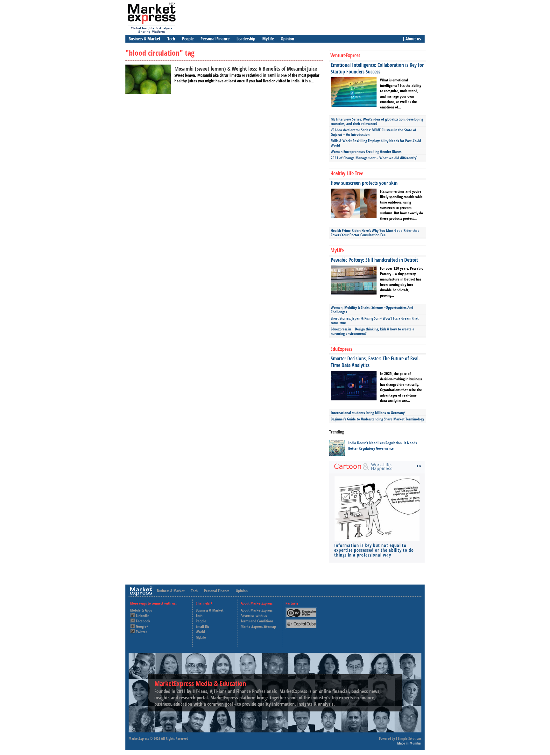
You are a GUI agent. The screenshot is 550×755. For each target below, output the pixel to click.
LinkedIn (142, 615)
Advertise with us (254, 615)
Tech (171, 39)
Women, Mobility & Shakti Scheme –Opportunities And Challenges (372, 310)
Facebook (143, 621)
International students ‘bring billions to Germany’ (368, 412)
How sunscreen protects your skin (364, 182)
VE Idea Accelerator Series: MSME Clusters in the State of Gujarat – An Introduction (373, 132)
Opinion (287, 39)
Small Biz (202, 626)
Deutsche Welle (303, 610)
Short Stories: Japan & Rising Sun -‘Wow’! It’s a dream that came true (375, 320)
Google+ (142, 626)
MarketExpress (139, 738)
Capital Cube (301, 621)
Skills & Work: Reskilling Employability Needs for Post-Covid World (376, 143)
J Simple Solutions (408, 738)
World (200, 631)
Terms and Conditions (257, 621)
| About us (411, 39)
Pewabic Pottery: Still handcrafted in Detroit (374, 259)
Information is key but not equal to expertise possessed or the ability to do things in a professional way (374, 550)
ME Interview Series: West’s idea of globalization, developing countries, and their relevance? (377, 121)
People (188, 39)
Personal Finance (215, 39)
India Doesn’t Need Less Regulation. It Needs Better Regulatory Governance (382, 445)
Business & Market (144, 39)
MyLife (268, 39)
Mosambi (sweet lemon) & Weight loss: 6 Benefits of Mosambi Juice (245, 68)
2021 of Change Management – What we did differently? (374, 158)
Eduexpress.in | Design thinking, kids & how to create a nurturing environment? (372, 331)
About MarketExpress (256, 610)
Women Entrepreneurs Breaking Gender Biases (366, 151)
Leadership (245, 39)
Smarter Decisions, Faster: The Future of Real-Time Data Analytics (375, 362)
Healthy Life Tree (346, 173)
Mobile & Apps (141, 610)
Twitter (141, 631)
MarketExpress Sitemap (258, 626)
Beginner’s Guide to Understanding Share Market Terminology (377, 419)
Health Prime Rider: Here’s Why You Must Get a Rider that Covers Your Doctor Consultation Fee (375, 233)
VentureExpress (345, 55)
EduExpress (341, 348)
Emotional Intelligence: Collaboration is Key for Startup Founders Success (377, 68)
